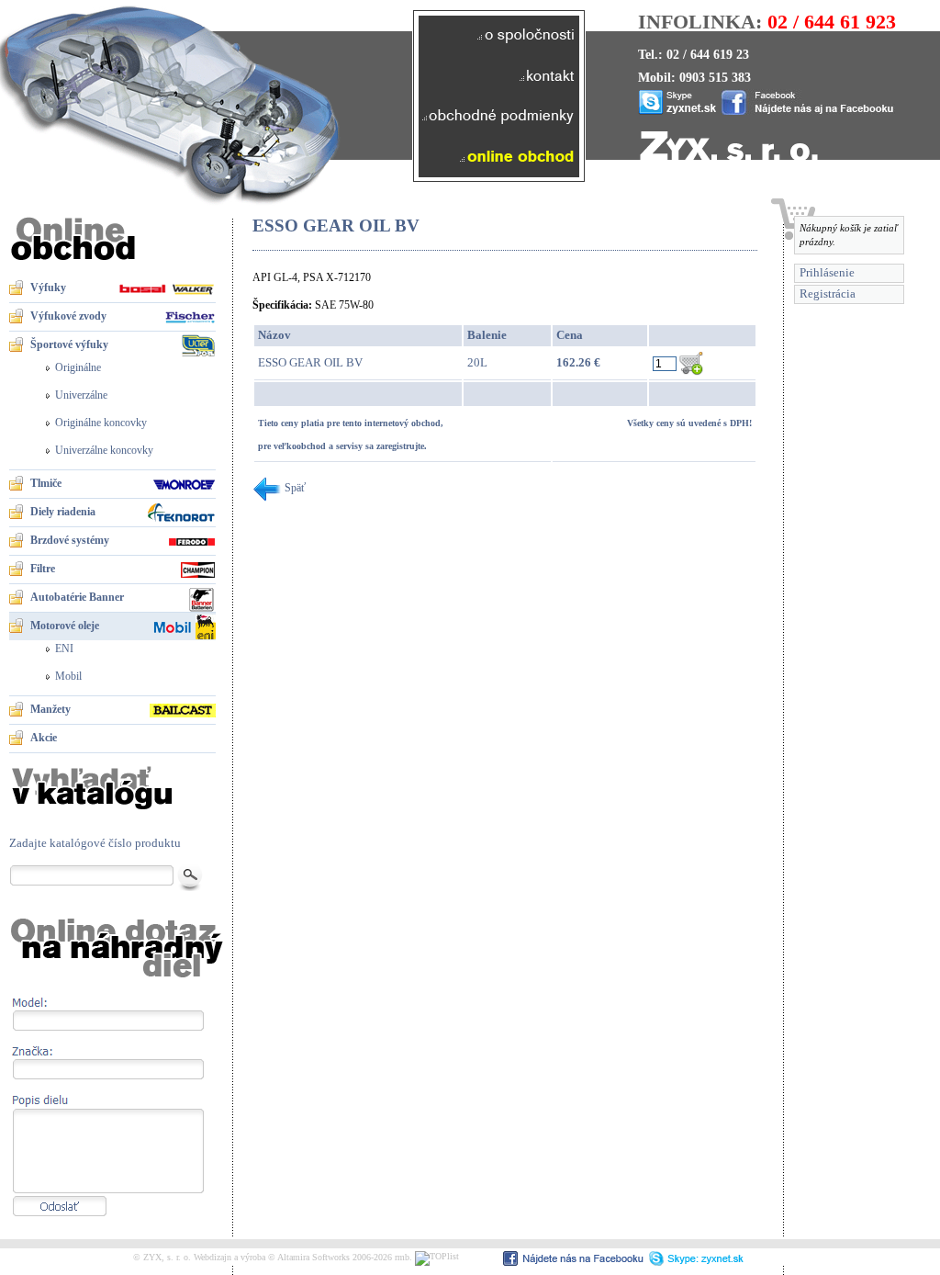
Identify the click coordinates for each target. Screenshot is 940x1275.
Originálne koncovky (101, 422)
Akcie (43, 737)
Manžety (50, 709)
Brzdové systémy (69, 540)
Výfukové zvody (68, 316)
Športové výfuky (69, 344)
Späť (294, 487)
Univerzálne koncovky (104, 450)
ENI (64, 648)
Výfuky (48, 287)
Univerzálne (81, 395)
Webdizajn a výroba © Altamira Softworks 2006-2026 (293, 1257)
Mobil (68, 676)
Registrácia (828, 294)
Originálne (78, 367)
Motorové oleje (64, 625)
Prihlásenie (827, 272)
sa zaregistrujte (394, 446)
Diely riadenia (62, 511)
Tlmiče (46, 483)
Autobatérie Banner (77, 597)
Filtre (42, 568)
